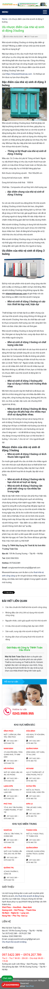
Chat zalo (7, 978)
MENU (5, 12)
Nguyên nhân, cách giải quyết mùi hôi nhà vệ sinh (26, 621)
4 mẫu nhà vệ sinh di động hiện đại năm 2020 (24, 626)
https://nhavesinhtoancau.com (19, 74)
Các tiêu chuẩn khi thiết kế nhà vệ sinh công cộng (26, 607)
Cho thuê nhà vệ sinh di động (14, 942)
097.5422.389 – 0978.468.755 (11, 742)
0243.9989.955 (23, 713)
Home (4, 19)
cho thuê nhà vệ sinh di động (27, 896)
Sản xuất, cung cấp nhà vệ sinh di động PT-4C (24, 631)
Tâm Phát (29, 986)
